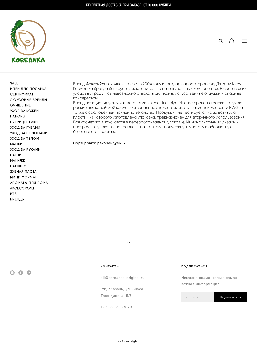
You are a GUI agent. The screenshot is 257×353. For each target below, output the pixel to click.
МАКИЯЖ (17, 160)
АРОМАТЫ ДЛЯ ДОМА (29, 183)
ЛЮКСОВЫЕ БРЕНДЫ (28, 100)
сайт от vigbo (128, 341)
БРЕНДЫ (17, 199)
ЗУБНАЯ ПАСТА (23, 171)
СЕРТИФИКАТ (22, 94)
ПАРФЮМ (18, 166)
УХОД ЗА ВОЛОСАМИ (29, 133)
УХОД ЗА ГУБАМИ (25, 127)
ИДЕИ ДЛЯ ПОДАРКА (28, 89)
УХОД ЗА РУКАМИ (25, 149)
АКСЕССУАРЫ (22, 188)
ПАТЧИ (16, 155)
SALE (14, 83)
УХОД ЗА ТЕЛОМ (24, 138)
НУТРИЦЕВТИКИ (24, 122)
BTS (13, 194)
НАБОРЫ (18, 116)
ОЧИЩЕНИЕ (20, 105)
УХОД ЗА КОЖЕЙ (24, 111)
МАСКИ (16, 144)
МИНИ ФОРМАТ (23, 177)
